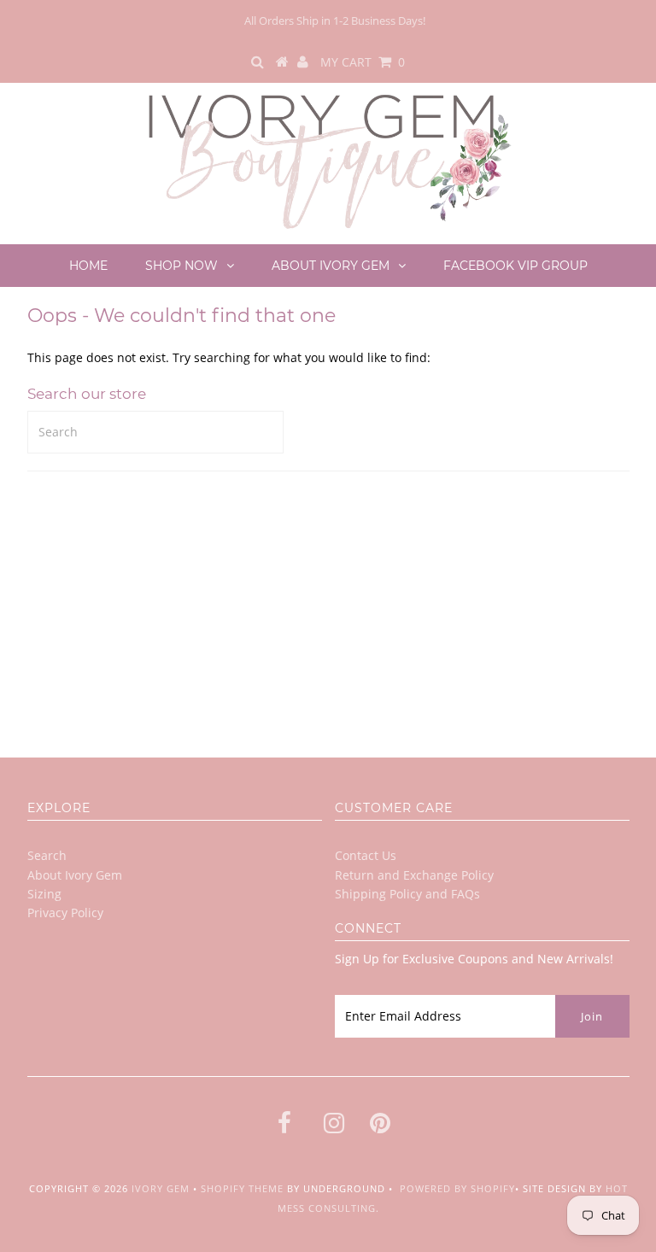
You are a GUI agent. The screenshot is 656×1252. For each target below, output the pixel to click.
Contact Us (365, 855)
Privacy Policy (65, 912)
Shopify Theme (242, 1188)
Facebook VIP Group (515, 265)
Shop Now (181, 265)
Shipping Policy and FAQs (407, 894)
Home (88, 265)
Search (47, 855)
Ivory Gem (161, 1188)
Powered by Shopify (457, 1188)
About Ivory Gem (331, 265)
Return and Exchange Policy (414, 875)
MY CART (362, 62)
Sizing (44, 894)
